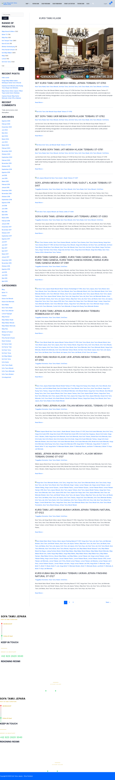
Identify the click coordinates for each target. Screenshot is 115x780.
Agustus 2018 (6, 202)
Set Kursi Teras (6, 353)
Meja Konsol (5, 317)
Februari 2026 (6, 124)
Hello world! (5, 77)
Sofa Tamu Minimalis (8, 371)
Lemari (4, 59)
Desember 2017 (7, 227)
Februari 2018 (6, 221)
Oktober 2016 (6, 266)
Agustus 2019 (6, 172)
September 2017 (7, 236)
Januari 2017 (5, 257)
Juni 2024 (5, 130)
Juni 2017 (4, 245)
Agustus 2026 (6, 121)
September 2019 (7, 169)
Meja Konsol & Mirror (8, 31)
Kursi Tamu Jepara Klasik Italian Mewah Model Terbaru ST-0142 (74, 405)
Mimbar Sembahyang (8, 46)
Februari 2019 (6, 184)
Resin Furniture (6, 341)
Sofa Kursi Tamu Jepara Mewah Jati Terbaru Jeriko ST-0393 (71, 216)
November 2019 (7, 163)
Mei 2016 (4, 278)
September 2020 (7, 157)
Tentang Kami (80, 3)
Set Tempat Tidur (7, 40)
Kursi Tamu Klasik (7, 308)
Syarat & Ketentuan (69, 3)
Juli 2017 (4, 242)
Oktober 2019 (6, 166)
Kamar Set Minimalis (8, 301)
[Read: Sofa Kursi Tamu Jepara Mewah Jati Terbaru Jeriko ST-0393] (54, 211)
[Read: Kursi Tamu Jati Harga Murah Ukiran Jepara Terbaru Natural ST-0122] (74, 494)
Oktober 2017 (6, 233)
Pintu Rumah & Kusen (8, 49)
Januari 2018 (5, 224)
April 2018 (5, 214)
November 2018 (7, 193)
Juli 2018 (4, 205)
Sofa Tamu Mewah (7, 368)
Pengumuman (6, 335)
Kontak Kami (36, 3)
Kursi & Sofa (5, 43)
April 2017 (5, 251)
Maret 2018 (5, 218)
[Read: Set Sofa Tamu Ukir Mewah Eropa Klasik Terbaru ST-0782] (53, 111)
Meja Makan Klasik (7, 320)
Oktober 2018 (6, 196)
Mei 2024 (5, 133)
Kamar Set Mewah (7, 298)
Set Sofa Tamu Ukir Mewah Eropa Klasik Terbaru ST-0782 (70, 116)
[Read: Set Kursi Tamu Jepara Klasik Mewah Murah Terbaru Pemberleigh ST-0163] (74, 297)
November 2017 (7, 230)
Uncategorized (6, 377)
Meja (3, 55)
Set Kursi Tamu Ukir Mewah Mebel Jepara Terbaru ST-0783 (70, 83)
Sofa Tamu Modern (8, 374)
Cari (5, 18)
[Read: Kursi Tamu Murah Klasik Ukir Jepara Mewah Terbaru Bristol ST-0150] (74, 347)
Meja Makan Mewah (8, 323)
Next (108, 602)
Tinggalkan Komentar (41, 189)
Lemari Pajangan (7, 314)
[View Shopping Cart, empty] (110, 3)
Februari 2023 (6, 148)
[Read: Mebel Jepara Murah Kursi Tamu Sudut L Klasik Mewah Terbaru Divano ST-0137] (74, 440)
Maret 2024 (5, 139)
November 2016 (7, 263)
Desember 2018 (7, 190)
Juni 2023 (5, 142)
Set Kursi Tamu (6, 350)
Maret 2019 (5, 181)
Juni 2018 (4, 208)
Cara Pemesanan (45, 3)
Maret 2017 (5, 254)
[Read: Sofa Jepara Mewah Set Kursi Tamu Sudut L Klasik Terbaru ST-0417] (56, 178)
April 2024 (5, 136)
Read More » (39, 102)
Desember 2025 (7, 127)
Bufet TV (4, 34)
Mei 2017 (4, 248)
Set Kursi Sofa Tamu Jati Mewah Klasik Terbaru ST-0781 (69, 149)
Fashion (4, 295)
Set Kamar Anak (7, 344)
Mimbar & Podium (7, 332)
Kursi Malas (5, 304)
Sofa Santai (5, 362)
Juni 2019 (4, 178)
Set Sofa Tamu (6, 62)
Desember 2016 (7, 260)
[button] (29, 3)
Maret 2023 (5, 145)
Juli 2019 (4, 175)
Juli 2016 (4, 272)
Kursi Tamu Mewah (7, 310)
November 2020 (7, 151)
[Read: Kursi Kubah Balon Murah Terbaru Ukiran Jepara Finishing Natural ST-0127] (74, 555)
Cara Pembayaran (57, 3)
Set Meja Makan (7, 53)
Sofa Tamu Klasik (7, 365)
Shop (27, 3)
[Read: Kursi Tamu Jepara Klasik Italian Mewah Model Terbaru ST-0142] (74, 393)
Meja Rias (5, 37)
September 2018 (7, 199)
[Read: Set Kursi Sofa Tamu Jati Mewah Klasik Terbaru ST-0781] (53, 145)
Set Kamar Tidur (7, 347)
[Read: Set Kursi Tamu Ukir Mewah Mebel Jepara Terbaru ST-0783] (74, 53)
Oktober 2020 (6, 154)
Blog (88, 3)
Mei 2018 (4, 212)
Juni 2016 (4, 275)
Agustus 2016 (6, 269)
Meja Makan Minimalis (8, 326)
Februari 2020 (6, 160)
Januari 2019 (5, 187)
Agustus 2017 (6, 239)
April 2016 (5, 281)
